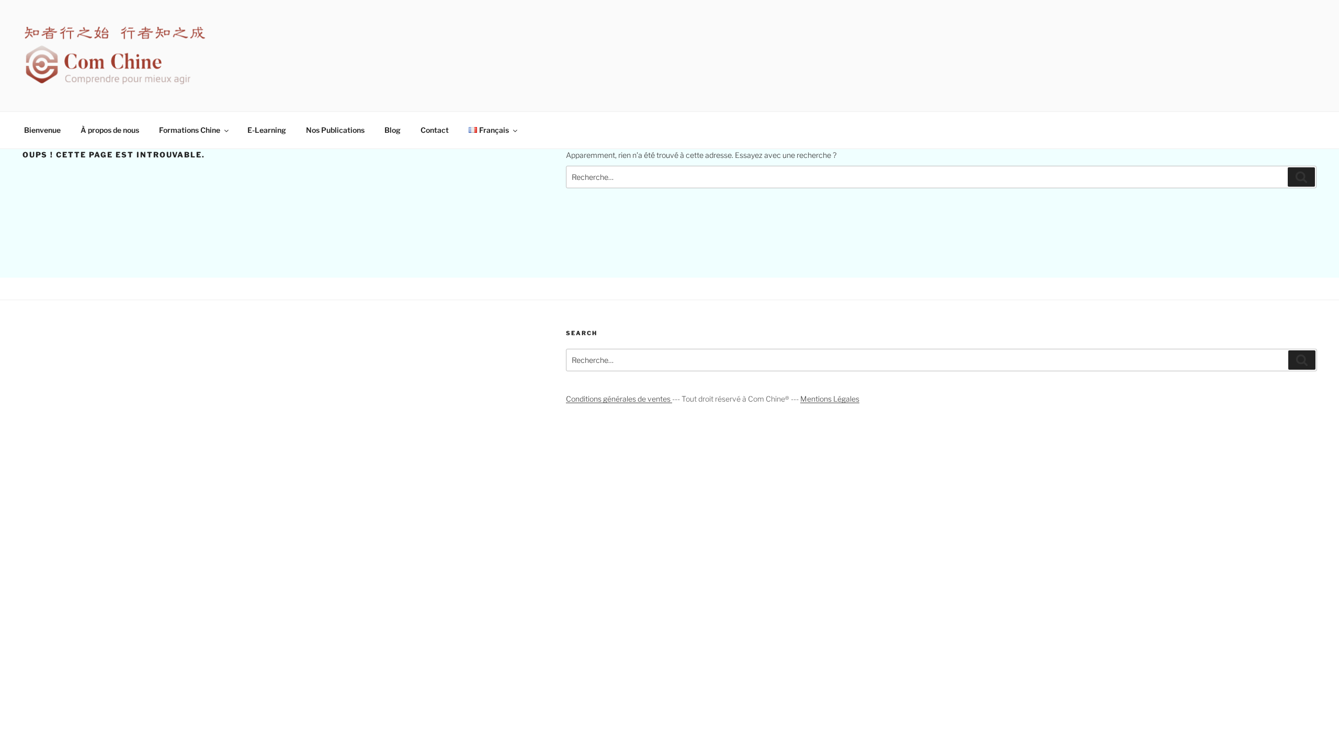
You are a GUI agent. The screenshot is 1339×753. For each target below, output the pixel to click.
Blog (392, 130)
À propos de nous (110, 130)
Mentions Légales (829, 398)
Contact (435, 130)
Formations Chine (189, 130)
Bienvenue (42, 130)
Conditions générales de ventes (619, 398)
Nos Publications (335, 130)
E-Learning (266, 130)
